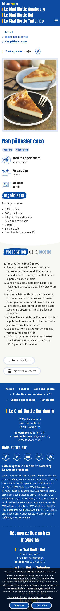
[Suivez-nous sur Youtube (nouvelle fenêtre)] (28, 457)
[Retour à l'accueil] (15, 4)
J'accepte (41, 605)
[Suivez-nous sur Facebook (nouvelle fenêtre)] (6, 457)
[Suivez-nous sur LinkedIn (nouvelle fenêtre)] (17, 457)
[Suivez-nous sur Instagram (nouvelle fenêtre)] (39, 457)
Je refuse (19, 605)
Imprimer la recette (24, 371)
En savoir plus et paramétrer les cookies (30, 597)
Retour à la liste (21, 360)
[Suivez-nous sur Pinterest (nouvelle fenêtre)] (50, 457)
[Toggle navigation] (56, 22)
